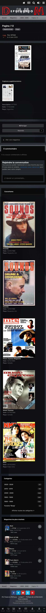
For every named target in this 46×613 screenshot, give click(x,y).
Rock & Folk (14, 537)
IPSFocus (14, 597)
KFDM (13, 35)
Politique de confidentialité (34, 597)
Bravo (12, 549)
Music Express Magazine (12, 358)
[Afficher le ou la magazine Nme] (19, 440)
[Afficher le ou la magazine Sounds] (19, 223)
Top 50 (12, 571)
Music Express (8, 410)
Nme (4, 462)
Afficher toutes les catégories (23, 510)
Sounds (5, 249)
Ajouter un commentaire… (15, 178)
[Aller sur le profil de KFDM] (4, 36)
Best (11, 526)
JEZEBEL (15, 539)
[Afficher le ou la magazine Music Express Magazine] (19, 337)
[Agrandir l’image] (23, 57)
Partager (23, 126)
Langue (20, 597)
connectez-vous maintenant (30, 167)
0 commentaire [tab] (10, 149)
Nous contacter (23, 599)
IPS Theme (5, 597)
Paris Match (14, 560)
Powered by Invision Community (23, 603)
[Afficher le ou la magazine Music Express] (19, 388)
